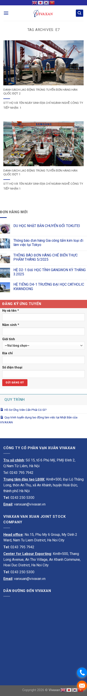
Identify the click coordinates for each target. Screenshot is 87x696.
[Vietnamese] (52, 2)
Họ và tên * (10, 311)
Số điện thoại (12, 367)
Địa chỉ (7, 353)
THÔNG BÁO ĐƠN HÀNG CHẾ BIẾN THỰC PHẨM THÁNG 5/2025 (45, 257)
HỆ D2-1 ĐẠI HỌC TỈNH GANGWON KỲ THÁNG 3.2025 (49, 272)
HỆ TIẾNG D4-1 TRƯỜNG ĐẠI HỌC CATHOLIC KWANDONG (48, 286)
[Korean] (46, 2)
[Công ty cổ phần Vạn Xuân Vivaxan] (43, 13)
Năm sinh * (10, 325)
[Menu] (6, 13)
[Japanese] (41, 2)
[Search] (79, 13)
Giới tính (8, 339)
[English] (35, 2)
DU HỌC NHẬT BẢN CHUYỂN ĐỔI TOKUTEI (46, 226)
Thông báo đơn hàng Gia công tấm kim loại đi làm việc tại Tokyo (48, 242)
